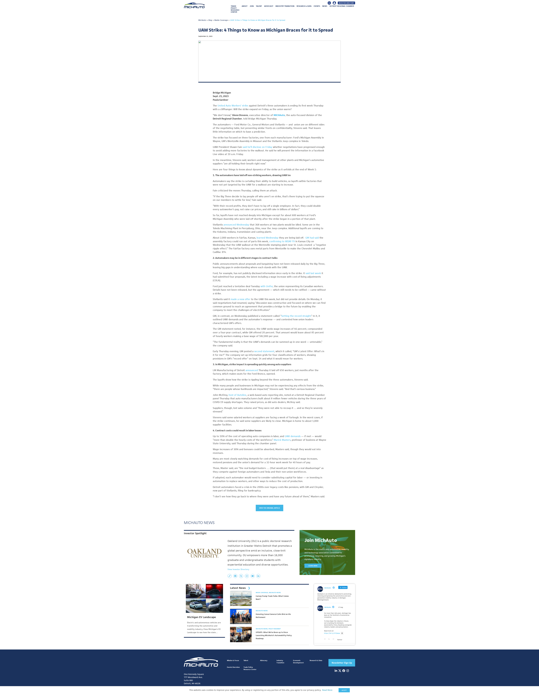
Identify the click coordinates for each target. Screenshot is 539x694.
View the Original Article (269, 508)
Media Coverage (262, 592)
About (244, 6)
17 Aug (340, 607)
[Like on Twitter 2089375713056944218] (334, 639)
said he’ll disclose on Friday (257, 147)
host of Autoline (237, 394)
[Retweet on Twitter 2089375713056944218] (329, 639)
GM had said (312, 237)
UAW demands (293, 436)
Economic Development (298, 661)
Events (317, 6)
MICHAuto (279, 115)
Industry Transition (284, 6)
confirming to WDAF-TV (282, 241)
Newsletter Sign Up (342, 662)
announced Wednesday (236, 224)
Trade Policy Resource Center (235, 9)
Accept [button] (344, 690)
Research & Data (304, 6)
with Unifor (267, 286)
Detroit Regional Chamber (342, 6)
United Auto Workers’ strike (233, 105)
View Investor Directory (238, 569)
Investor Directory (346, 3)
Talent (259, 6)
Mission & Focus (233, 660)
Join (252, 6)
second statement (264, 351)
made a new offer (240, 299)
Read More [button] (327, 690)
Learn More (313, 566)
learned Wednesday (267, 237)
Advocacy (268, 6)
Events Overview (233, 667)
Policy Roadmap (275, 629)
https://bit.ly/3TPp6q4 (332, 633)
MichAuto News (275, 592)
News (324, 6)
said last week (313, 273)
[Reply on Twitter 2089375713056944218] (325, 639)
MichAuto (327, 607)
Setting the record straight (296, 315)
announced (252, 370)
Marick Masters (282, 439)
